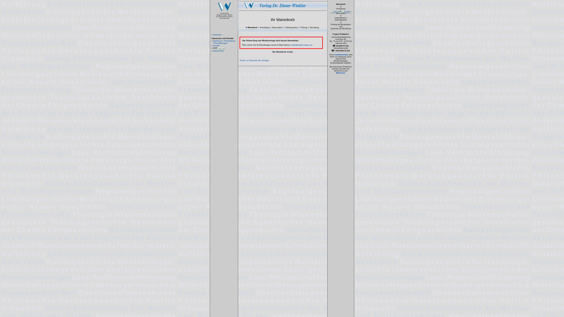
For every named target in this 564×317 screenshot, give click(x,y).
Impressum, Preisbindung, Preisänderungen (224, 42)
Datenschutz (218, 51)
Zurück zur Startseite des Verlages (254, 60)
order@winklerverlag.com (301, 45)
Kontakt (216, 45)
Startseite (217, 35)
